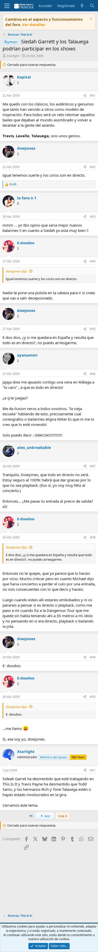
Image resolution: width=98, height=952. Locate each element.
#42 (92, 167)
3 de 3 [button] (62, 816)
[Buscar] (92, 5)
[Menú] (7, 6)
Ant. (47, 816)
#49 (92, 657)
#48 (92, 537)
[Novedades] (82, 5)
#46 (92, 374)
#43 (92, 216)
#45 (92, 329)
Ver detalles (33, 24)
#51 (92, 770)
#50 (92, 697)
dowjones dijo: (16, 271)
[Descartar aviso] (90, 19)
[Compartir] (85, 96)
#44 (92, 261)
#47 (92, 466)
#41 (92, 95)
